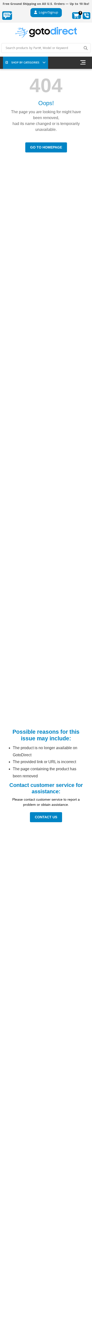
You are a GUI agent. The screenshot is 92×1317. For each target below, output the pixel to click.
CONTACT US (46, 817)
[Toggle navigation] (83, 62)
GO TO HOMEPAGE (46, 147)
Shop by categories (25, 63)
